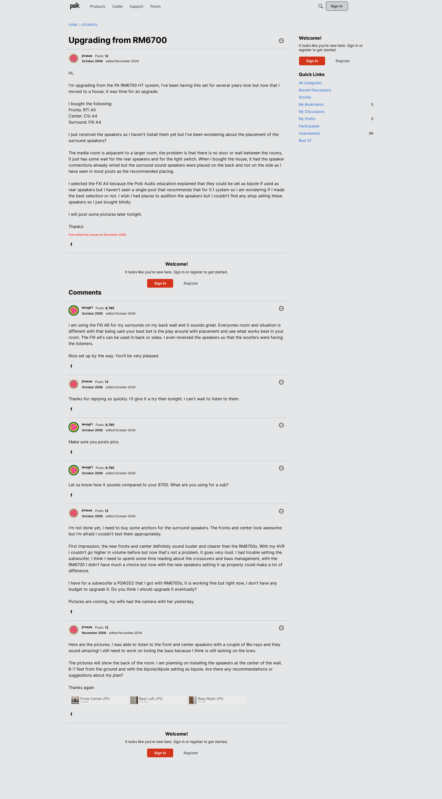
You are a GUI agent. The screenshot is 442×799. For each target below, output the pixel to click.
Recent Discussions (315, 90)
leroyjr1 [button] (87, 307)
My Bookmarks (336, 104)
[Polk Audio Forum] (75, 6)
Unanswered (336, 133)
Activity (305, 97)
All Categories (310, 83)
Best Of (305, 140)
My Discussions (311, 111)
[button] (281, 41)
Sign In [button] (160, 283)
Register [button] (191, 283)
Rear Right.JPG (210, 698)
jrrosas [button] (87, 56)
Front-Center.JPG (94, 698)
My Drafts (336, 118)
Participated (309, 126)
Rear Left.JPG (150, 698)
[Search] (320, 6)
